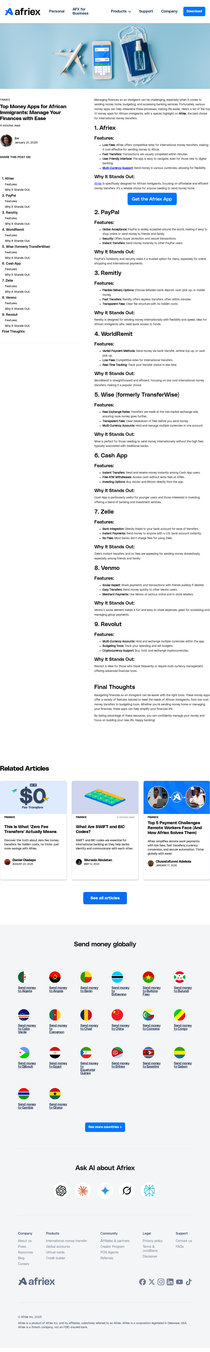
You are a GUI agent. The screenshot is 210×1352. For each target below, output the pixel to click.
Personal (56, 11)
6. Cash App (11, 263)
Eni (17, 138)
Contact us (184, 1241)
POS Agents (109, 1252)
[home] (23, 11)
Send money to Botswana (120, 991)
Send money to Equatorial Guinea (89, 1068)
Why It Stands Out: (17, 189)
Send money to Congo (183, 1027)
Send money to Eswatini (151, 1065)
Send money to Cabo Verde (27, 1029)
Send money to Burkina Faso (151, 991)
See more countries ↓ (105, 1127)
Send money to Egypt (58, 1065)
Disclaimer (150, 1256)
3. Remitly (10, 212)
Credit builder (55, 1258)
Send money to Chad (89, 1027)
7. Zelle (7, 280)
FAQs (180, 1246)
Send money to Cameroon (58, 1029)
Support (146, 11)
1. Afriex (8, 178)
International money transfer (66, 1241)
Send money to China (120, 1027)
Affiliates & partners (115, 1241)
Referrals (106, 1258)
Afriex (98, 183)
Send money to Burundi (183, 989)
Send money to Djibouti (27, 1065)
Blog (21, 1258)
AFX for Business (81, 11)
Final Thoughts (13, 331)
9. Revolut (10, 314)
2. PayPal (9, 195)
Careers (23, 1264)
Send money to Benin (89, 989)
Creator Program (112, 1246)
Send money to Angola (58, 989)
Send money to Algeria (27, 989)
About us (25, 1241)
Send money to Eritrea (120, 1065)
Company (169, 11)
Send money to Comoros (151, 1027)
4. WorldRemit (13, 229)
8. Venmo (9, 297)
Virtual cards (55, 1252)
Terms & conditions (150, 1248)
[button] (120, 11)
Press (22, 1246)
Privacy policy (153, 1241)
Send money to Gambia (27, 1106)
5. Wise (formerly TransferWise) (26, 246)
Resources (25, 1252)
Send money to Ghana (58, 1106)
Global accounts (58, 1246)
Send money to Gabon (183, 1065)
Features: (11, 184)
